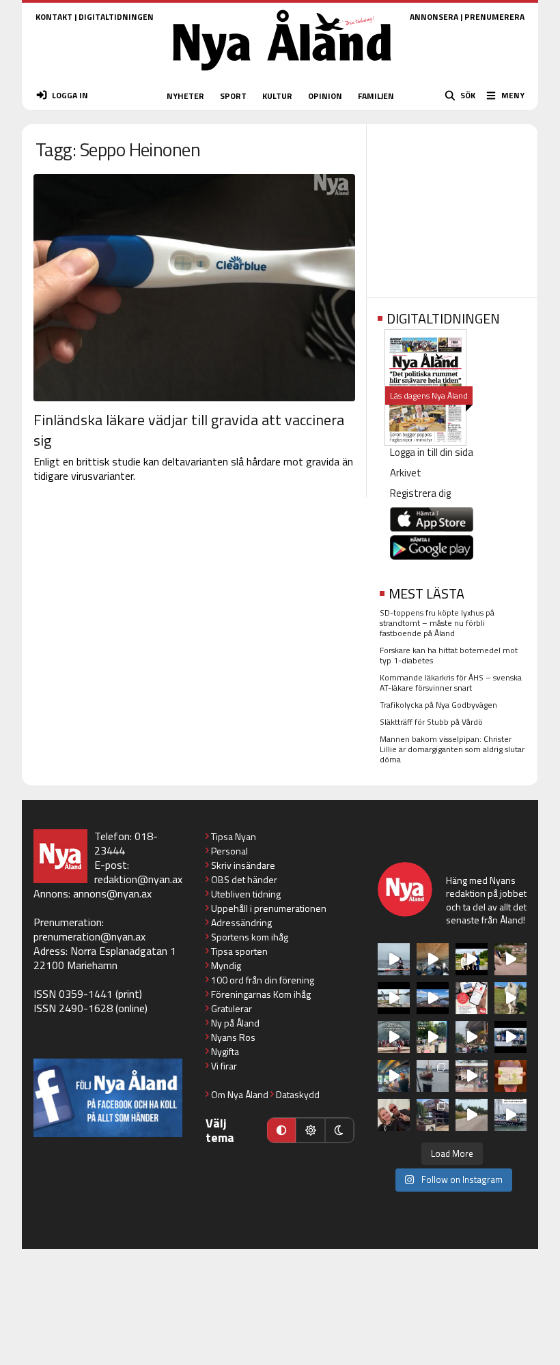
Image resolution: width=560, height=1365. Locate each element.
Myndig (226, 965)
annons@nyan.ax (112, 893)
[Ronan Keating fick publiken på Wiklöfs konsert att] (472, 1037)
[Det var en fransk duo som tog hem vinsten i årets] (394, 998)
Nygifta (225, 1051)
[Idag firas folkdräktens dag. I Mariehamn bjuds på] (394, 1037)
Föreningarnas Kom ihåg (261, 994)
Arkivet (405, 472)
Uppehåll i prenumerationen (268, 908)
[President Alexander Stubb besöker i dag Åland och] (510, 959)
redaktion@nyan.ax (138, 879)
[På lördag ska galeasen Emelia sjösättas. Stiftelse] (433, 1115)
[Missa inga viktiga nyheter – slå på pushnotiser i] (472, 998)
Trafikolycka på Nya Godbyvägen (438, 704)
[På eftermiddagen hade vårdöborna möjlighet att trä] (472, 959)
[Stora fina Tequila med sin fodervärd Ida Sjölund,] (510, 998)
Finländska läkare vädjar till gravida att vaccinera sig (188, 430)
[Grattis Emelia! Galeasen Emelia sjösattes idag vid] (433, 1076)
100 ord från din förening (262, 980)
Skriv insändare (243, 865)
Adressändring (241, 922)
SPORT (233, 95)
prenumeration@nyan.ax (89, 936)
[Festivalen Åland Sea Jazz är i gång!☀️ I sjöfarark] (433, 959)
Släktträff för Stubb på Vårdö (431, 721)
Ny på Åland (235, 1023)
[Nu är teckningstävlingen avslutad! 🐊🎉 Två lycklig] (510, 1076)
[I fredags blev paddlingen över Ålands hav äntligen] (394, 959)
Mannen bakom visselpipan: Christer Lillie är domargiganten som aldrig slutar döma (452, 749)
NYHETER (185, 95)
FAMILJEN (376, 95)
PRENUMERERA (494, 16)
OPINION (325, 95)
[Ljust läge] (310, 1130)
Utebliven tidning (246, 894)
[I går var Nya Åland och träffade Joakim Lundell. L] (394, 1115)
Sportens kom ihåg (249, 937)
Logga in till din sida (431, 452)
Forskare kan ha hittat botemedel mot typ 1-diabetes (449, 655)
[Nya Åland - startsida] (282, 74)
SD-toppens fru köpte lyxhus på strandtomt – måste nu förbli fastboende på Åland (437, 623)
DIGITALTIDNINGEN (116, 16)
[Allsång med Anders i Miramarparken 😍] (510, 1037)
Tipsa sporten (239, 951)
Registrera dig (420, 493)
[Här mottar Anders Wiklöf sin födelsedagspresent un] (394, 1076)
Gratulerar (231, 1008)
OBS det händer (244, 879)
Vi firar (224, 1066)
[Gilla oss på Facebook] (107, 1098)
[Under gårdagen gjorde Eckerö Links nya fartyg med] (433, 998)
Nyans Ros (233, 1037)
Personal (229, 851)
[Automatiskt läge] (281, 1130)
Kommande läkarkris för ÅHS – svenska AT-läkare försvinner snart (451, 682)
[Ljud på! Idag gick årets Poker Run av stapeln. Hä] (510, 1115)
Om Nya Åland (239, 1094)
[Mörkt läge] (339, 1130)
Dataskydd (298, 1094)
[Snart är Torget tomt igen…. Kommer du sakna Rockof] (433, 1037)
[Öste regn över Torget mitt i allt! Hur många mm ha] (472, 1076)
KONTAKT (54, 16)
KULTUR (277, 95)
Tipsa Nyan (233, 836)
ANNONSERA (434, 16)
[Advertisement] (452, 206)
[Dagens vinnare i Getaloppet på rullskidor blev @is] (472, 1115)
